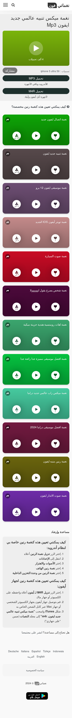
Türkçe (47, 651)
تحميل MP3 (36, 78)
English (41, 656)
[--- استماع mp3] (36, 136)
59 (57, 71)
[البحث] (13, 4)
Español (36, 651)
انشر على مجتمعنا (32, 632)
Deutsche (13, 651)
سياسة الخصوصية (35, 670)
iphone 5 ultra (48, 71)
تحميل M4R (36, 91)
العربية (30, 656)
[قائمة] (6, 5)
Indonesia (58, 651)
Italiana (25, 651)
